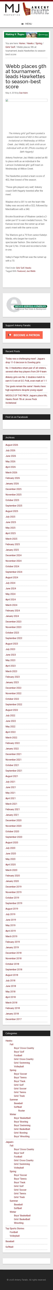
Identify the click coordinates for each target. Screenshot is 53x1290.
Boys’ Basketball (22, 1118)
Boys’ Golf (19, 1051)
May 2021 (10, 792)
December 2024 (13, 555)
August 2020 (12, 842)
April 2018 (11, 997)
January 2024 (12, 616)
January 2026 (12, 483)
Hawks (28, 268)
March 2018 (11, 1002)
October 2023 (12, 632)
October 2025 (12, 500)
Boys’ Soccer (20, 1074)
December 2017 (13, 1019)
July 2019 (10, 914)
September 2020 (14, 837)
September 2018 (14, 969)
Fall (11, 1044)
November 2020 (13, 826)
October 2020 (12, 831)
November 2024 (13, 561)
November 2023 (13, 627)
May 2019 (10, 925)
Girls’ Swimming (22, 1062)
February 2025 (13, 544)
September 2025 (14, 505)
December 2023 (13, 621)
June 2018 (11, 986)
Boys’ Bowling (21, 1121)
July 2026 (10, 450)
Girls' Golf (20, 268)
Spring (13, 1070)
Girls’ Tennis (20, 1092)
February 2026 (13, 478)
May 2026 (10, 461)
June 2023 (11, 654)
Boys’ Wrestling (22, 1136)
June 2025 (11, 522)
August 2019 (12, 908)
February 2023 (13, 677)
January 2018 (12, 1013)
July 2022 (10, 715)
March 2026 (11, 472)
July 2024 (10, 583)
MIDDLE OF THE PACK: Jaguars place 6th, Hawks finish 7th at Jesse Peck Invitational (26, 399)
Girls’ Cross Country (23, 1059)
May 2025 (10, 527)
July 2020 (10, 848)
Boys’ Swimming (22, 1125)
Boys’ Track (19, 1081)
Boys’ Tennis (20, 1077)
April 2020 (11, 864)
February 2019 (13, 942)
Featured (21, 271)
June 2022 (11, 721)
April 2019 (11, 931)
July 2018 (10, 980)
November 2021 (13, 759)
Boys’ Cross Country (24, 1048)
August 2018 (12, 975)
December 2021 (13, 754)
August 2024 (12, 577)
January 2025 (12, 550)
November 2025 (13, 494)
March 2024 (11, 605)
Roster (21, 1110)
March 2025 (11, 538)
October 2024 (12, 566)
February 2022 (13, 743)
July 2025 (10, 516)
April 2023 (11, 665)
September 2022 (14, 704)
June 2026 (11, 456)
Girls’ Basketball (22, 1129)
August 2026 (12, 445)
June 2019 (11, 919)
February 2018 (13, 1008)
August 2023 (12, 643)
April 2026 (11, 467)
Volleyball (19, 1066)
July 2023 (10, 649)
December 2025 (13, 489)
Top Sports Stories (15, 1228)
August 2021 (12, 776)
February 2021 (13, 809)
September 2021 (14, 770)
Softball (18, 1107)
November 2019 (13, 892)
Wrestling (18, 1223)
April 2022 (11, 732)
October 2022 (12, 699)
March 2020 (11, 870)
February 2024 (13, 610)
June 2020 (11, 853)
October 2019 (12, 897)
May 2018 (10, 991)
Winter (13, 1114)
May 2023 (10, 660)
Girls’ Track (19, 1096)
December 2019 (13, 886)
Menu (28, 24)
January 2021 (12, 815)
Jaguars (9, 1142)
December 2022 (13, 688)
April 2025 (11, 533)
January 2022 (12, 748)
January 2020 (12, 881)
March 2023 (11, 671)
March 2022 (11, 737)
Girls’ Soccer (20, 1088)
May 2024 (10, 594)
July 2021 (10, 781)
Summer (14, 1099)
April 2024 (11, 599)
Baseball (18, 1103)
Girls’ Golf (19, 1085)
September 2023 (14, 638)
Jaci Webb (30, 271)
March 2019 (11, 936)
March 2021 (11, 804)
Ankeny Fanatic (35, 9)
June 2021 (11, 787)
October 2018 (12, 964)
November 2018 (13, 958)
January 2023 (12, 682)
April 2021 (11, 798)
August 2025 (12, 511)
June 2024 (11, 588)
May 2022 (10, 726)
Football (18, 1055)
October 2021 (12, 765)
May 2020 (10, 859)
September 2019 (14, 903)
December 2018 (13, 953)
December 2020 (13, 820)
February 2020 (13, 875)
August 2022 (12, 710)
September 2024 (14, 572)
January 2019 (12, 947)
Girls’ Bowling (20, 1132)
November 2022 (13, 693)
